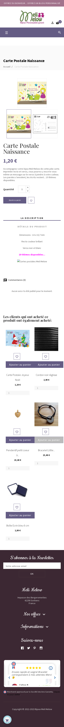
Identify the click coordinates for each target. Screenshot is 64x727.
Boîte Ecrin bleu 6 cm (17, 525)
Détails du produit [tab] (32, 226)
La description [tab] (32, 218)
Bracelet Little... (46, 450)
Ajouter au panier (15, 200)
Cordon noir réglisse (46, 375)
